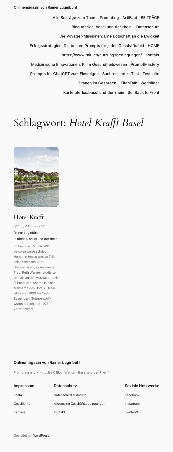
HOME (153, 45)
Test (135, 73)
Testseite (151, 73)
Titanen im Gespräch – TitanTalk (107, 83)
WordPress (41, 435)
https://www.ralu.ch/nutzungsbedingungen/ (102, 55)
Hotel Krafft (29, 217)
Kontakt (152, 55)
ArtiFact (129, 17)
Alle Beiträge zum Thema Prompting (86, 17)
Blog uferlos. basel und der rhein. (102, 27)
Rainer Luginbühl (26, 232)
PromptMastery (145, 64)
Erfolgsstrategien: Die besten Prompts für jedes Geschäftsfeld (87, 45)
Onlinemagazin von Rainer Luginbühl (45, 7)
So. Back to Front (143, 92)
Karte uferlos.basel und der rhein (93, 92)
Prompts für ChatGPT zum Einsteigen (64, 73)
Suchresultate (115, 73)
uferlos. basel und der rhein (37, 239)
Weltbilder (150, 83)
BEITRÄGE (150, 17)
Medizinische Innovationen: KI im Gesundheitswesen (79, 64)
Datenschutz (147, 27)
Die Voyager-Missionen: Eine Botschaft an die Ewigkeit (109, 36)
